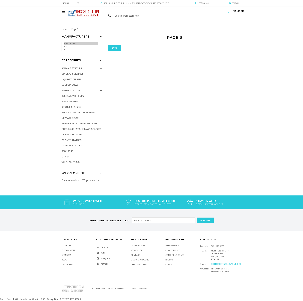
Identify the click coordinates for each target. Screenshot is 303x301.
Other (65, 156)
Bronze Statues (71, 106)
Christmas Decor (72, 134)
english (65, 3)
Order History (138, 245)
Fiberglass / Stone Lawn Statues (81, 128)
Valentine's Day (71, 162)
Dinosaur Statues (72, 73)
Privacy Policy (172, 250)
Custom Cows (70, 84)
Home (65, 29)
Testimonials (68, 264)
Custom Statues (72, 145)
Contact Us (171, 264)
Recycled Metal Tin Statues (78, 112)
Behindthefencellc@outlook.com (228, 264)
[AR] (81, 46)
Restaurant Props (73, 95)
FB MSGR (238, 11)
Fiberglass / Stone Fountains (79, 123)
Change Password (140, 259)
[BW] (81, 49)
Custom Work (68, 250)
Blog (64, 259)
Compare (135, 255)
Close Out (67, 245)
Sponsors (67, 151)
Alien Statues (70, 101)
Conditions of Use (174, 255)
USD (77, 3)
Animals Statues (72, 68)
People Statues (71, 90)
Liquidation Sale (72, 79)
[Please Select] (81, 43)
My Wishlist (136, 250)
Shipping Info (172, 245)
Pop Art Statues (71, 140)
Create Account (139, 264)
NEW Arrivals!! (70, 117)
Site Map (169, 259)
